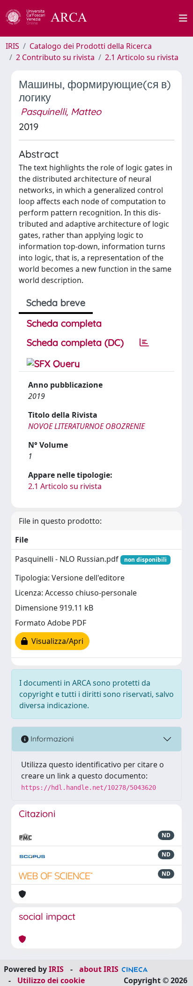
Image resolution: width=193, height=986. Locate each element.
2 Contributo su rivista (55, 57)
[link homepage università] (138, 18)
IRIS (12, 46)
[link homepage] (51, 18)
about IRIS (99, 969)
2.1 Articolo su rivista (141, 57)
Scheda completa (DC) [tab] (75, 342)
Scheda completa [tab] (64, 323)
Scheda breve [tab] (55, 302)
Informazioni (51, 738)
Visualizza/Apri (55, 641)
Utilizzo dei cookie (51, 980)
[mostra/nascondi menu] (183, 18)
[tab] (144, 342)
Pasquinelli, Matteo (61, 111)
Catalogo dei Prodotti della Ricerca (91, 46)
